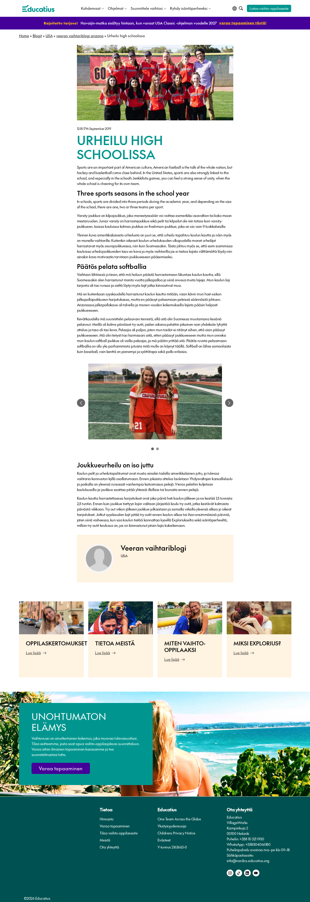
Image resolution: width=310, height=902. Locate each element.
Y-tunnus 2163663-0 (172, 846)
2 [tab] (157, 448)
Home (24, 35)
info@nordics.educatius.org (248, 860)
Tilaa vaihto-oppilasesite (119, 832)
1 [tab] (152, 448)
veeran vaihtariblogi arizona (79, 35)
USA (49, 35)
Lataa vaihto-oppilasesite (269, 8)
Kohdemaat (91, 8)
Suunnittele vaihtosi (147, 8)
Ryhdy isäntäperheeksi (188, 8)
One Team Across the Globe (179, 818)
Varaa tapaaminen (61, 768)
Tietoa (106, 809)
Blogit (37, 35)
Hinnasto (106, 818)
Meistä (105, 839)
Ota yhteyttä (109, 846)
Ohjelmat (115, 8)
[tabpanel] (155, 403)
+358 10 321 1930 (251, 838)
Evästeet (164, 839)
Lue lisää (33, 652)
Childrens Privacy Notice (176, 832)
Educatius (167, 809)
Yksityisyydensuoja (171, 825)
